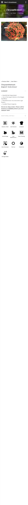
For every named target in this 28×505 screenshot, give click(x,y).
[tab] (14, 91)
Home (6, 13)
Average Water (5, 156)
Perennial (20, 13)
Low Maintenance (13, 137)
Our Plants (13, 13)
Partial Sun (21, 147)
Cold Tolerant (13, 126)
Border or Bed (5, 126)
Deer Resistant (5, 147)
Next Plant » (14, 81)
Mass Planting (21, 136)
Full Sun (13, 147)
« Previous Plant (5, 81)
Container (21, 126)
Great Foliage (5, 136)
